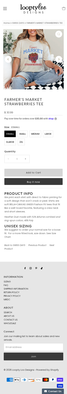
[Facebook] (25, 268)
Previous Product (37, 245)
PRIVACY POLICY (12, 295)
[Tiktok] (42, 268)
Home (7, 22)
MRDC (7, 299)
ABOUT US (9, 316)
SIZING (7, 281)
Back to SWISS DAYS (14, 245)
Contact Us (54, 391)
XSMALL (10, 133)
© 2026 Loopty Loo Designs (19, 369)
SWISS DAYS (18, 22)
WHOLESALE (10, 323)
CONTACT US (11, 319)
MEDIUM (35, 133)
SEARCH (8, 312)
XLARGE (10, 142)
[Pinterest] (36, 268)
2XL (21, 142)
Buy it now (33, 182)
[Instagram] (30, 268)
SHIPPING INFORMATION (16, 288)
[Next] (58, 59)
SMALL (22, 133)
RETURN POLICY (11, 292)
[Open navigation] (5, 8)
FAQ (6, 285)
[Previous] (8, 59)
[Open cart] (63, 8)
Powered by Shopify (47, 369)
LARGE (48, 133)
